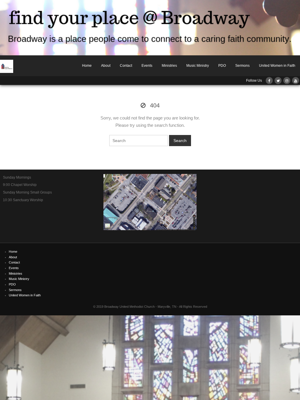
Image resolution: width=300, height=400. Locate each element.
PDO (222, 66)
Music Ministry (197, 66)
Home (87, 66)
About (105, 66)
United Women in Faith (277, 66)
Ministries (169, 66)
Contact (126, 66)
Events (147, 66)
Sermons (242, 66)
